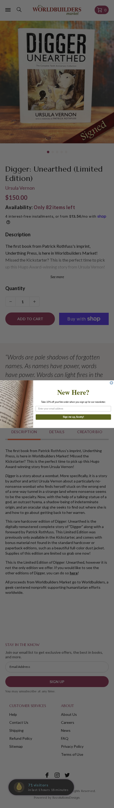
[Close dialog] (111, 382)
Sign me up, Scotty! (73, 417)
